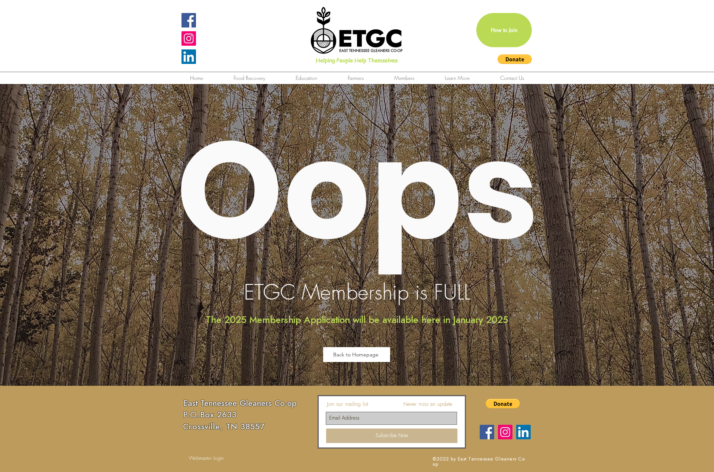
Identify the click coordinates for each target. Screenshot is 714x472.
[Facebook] (487, 432)
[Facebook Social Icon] (188, 20)
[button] (515, 59)
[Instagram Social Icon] (188, 38)
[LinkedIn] (188, 56)
